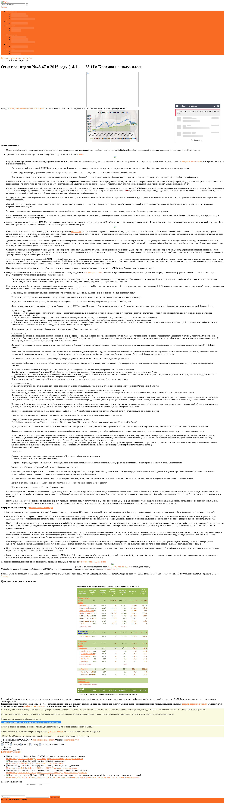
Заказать (5, 576)
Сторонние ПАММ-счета (82, 643)
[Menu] (177, 106)
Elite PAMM (85, 659)
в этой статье (112, 569)
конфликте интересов (33, 706)
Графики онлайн (18, 14)
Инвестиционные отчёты (44, 740)
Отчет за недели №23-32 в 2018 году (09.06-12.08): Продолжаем (34, 763)
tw (4, 7)
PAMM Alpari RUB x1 (86, 611)
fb (2, 7)
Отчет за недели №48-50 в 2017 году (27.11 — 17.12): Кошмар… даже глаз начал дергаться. (46, 773)
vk (6, 7)
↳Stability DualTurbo (88, 654)
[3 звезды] (24, 744)
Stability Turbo (85, 651)
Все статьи (16, 30)
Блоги (9, 21)
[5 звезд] (43, 744)
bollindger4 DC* (84, 605)
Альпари (83, 648)
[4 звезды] (34, 744)
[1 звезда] (5, 744)
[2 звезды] (15, 744)
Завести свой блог (19, 23)
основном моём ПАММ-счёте (92, 562)
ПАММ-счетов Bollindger (41, 507)
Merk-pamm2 (85, 636)
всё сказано (76, 231)
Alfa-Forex (83, 669)
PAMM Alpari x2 (85, 613)
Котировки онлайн (19, 16)
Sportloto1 (84, 661)
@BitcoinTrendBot (55, 731)
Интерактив (11, 12)
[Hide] (218, 106)
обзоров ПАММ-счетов (192, 161)
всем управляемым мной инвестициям (27, 108)
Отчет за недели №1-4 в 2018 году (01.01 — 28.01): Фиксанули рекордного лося (41, 768)
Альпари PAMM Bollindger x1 (119, 567)
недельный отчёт (71, 740)
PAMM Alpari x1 (85, 608)
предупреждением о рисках (194, 704)
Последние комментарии (22, 28)
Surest (80, 154)
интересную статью (93, 272)
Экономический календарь (23, 19)
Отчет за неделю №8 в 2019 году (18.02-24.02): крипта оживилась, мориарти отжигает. (44, 758)
